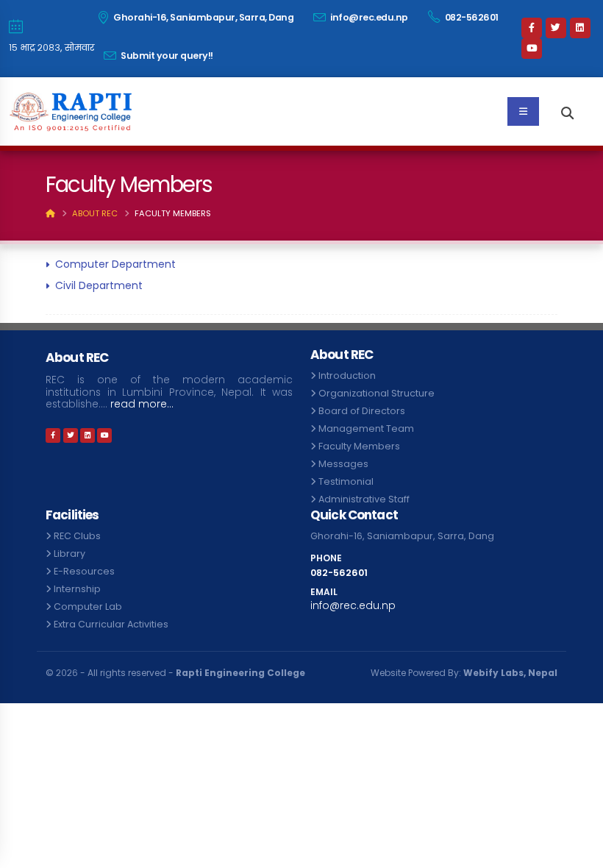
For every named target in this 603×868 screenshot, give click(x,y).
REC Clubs (77, 536)
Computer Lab (88, 606)
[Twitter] (560, 28)
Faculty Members (359, 446)
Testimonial (346, 481)
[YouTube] (560, 48)
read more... (142, 404)
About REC (95, 213)
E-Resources (84, 571)
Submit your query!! (279, 55)
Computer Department (115, 264)
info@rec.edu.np (396, 17)
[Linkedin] (536, 48)
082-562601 (175, 55)
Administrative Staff (364, 499)
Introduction (347, 375)
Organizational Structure (376, 393)
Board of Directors (361, 411)
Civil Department (99, 285)
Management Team (366, 428)
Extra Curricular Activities (111, 624)
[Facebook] (536, 28)
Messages (343, 464)
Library (69, 553)
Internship (77, 589)
